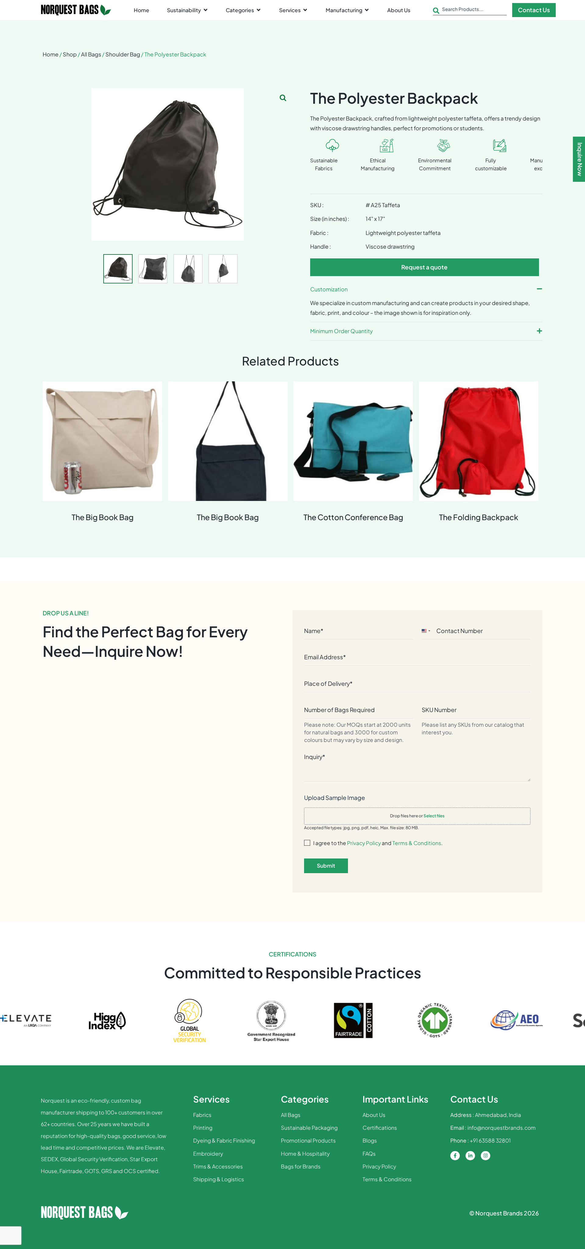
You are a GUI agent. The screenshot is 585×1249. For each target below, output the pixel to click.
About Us (374, 1114)
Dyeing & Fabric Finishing (224, 1140)
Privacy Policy (364, 843)
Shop (70, 54)
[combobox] (470, 10)
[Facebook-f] (455, 1156)
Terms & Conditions (416, 843)
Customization (329, 289)
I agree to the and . (378, 843)
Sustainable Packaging (309, 1127)
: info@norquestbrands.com (493, 1127)
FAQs (369, 1153)
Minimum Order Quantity (341, 330)
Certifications (380, 1127)
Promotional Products (308, 1140)
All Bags (91, 54)
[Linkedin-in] (470, 1156)
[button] (187, 10)
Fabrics (202, 1114)
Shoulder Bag (122, 54)
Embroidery (208, 1153)
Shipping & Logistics (218, 1179)
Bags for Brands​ (301, 1166)
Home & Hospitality (305, 1153)
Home (50, 54)
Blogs (370, 1140)
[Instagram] (485, 1156)
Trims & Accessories (218, 1166)
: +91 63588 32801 (480, 1140)
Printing (202, 1127)
